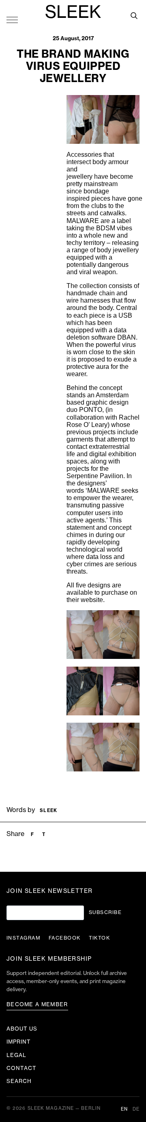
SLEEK (73, 12)
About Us (21, 1028)
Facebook (65, 938)
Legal (16, 1055)
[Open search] (134, 15)
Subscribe (105, 912)
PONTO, (92, 409)
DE (136, 1109)
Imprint (18, 1041)
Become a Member (37, 1004)
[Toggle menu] (12, 19)
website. (93, 599)
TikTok (99, 938)
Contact (21, 1068)
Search (19, 1081)
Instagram (23, 938)
